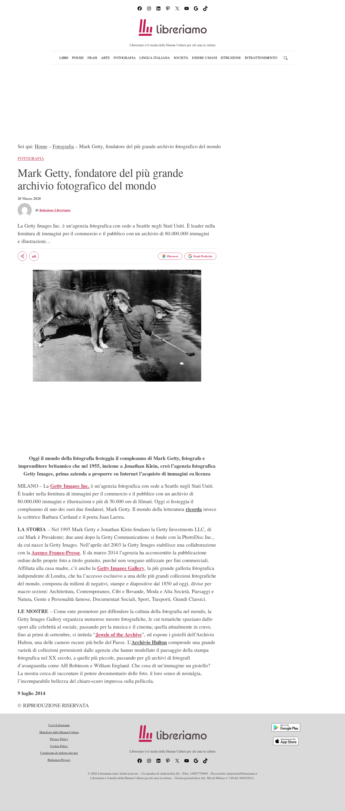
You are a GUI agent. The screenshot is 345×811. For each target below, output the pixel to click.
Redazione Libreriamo (55, 210)
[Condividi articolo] (22, 256)
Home (41, 146)
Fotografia (63, 146)
